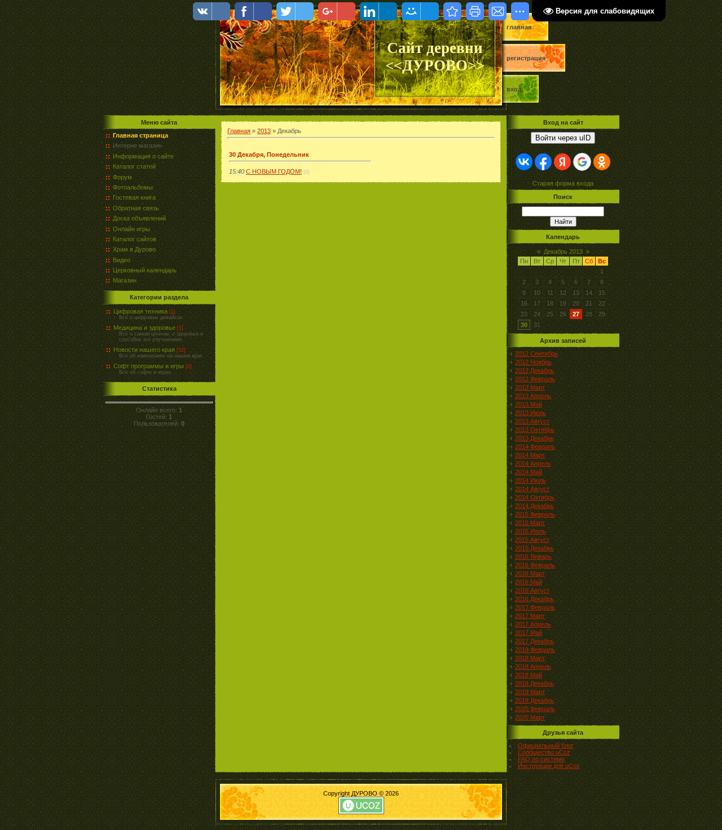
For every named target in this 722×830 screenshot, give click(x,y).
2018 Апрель (533, 666)
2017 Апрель (533, 624)
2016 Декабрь (534, 598)
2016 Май (528, 582)
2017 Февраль (535, 607)
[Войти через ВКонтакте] (524, 161)
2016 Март (530, 573)
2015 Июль (530, 531)
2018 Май (528, 675)
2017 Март (530, 615)
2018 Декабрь (534, 683)
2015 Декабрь (534, 548)
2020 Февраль (535, 708)
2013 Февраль (535, 379)
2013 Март (530, 387)
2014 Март (530, 455)
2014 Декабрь (534, 505)
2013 (264, 130)
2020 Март (530, 717)
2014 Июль (530, 480)
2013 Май (528, 404)
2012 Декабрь (534, 370)
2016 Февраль (535, 565)
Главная (519, 27)
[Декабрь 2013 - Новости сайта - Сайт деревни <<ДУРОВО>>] (452, 11)
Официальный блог (546, 745)
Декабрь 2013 (563, 251)
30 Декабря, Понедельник (269, 154)
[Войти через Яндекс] (562, 161)
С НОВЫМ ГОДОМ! (274, 171)
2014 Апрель (533, 463)
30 (524, 324)
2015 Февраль (535, 514)
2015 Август (532, 539)
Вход (514, 89)
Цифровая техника (140, 311)
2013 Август (532, 421)
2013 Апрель (533, 395)
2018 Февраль (535, 649)
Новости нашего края (144, 349)
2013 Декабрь (534, 438)
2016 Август (532, 590)
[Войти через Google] (582, 162)
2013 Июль (530, 412)
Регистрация (526, 58)
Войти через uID (563, 138)
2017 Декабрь (534, 641)
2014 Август (532, 488)
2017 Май (528, 632)
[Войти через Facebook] (543, 161)
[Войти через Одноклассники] (601, 161)
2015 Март (530, 522)
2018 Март (530, 658)
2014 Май (528, 472)
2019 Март (530, 691)
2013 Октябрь (534, 429)
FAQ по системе (541, 759)
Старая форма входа (562, 183)
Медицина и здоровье (144, 327)
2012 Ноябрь (533, 362)
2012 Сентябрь (536, 353)
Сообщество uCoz (544, 752)
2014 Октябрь (534, 497)
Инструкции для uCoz (549, 765)
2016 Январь (533, 556)
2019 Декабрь (534, 700)
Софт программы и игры (148, 366)
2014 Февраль (535, 446)
